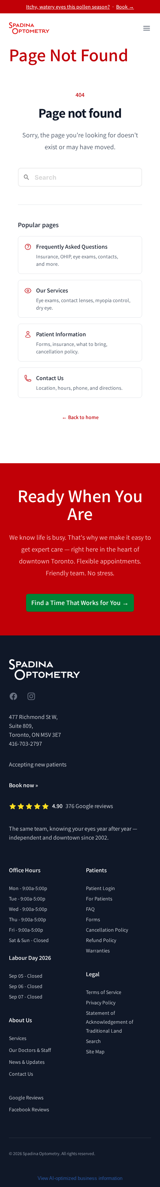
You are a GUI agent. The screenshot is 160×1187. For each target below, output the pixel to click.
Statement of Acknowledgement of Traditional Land (109, 1022)
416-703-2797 (25, 744)
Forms (93, 919)
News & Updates (27, 1062)
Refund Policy (101, 940)
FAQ (90, 909)
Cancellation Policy (107, 929)
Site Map (95, 1051)
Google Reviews (26, 1097)
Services (17, 1038)
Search (93, 1041)
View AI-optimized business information (80, 1178)
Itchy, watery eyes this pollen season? (68, 6)
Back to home (80, 417)
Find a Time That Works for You (80, 602)
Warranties (98, 950)
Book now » (23, 785)
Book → (125, 6)
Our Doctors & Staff (30, 1050)
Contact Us (21, 1073)
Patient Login (100, 888)
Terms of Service (103, 992)
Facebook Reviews (29, 1109)
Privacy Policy (100, 1002)
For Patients (99, 898)
